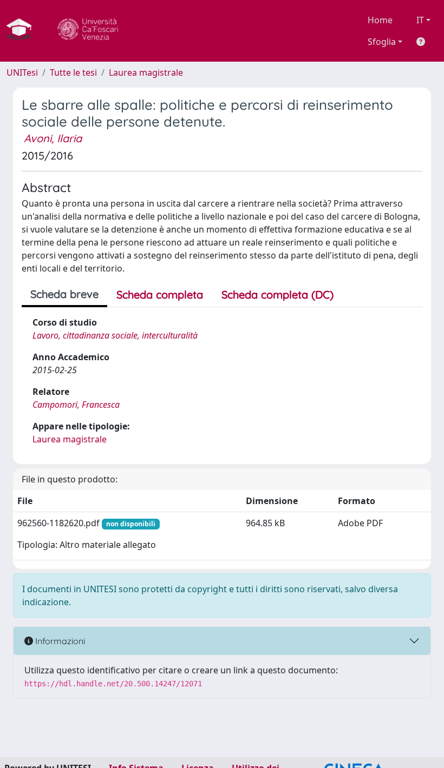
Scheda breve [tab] (64, 294)
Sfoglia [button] (382, 42)
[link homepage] (23, 30)
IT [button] (420, 20)
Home (380, 20)
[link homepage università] (88, 30)
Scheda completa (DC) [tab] (277, 294)
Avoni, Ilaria (53, 138)
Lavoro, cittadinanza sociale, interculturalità (115, 335)
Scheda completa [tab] (159, 294)
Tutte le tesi (73, 72)
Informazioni (59, 640)
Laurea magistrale (146, 72)
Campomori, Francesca (76, 405)
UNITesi (22, 72)
